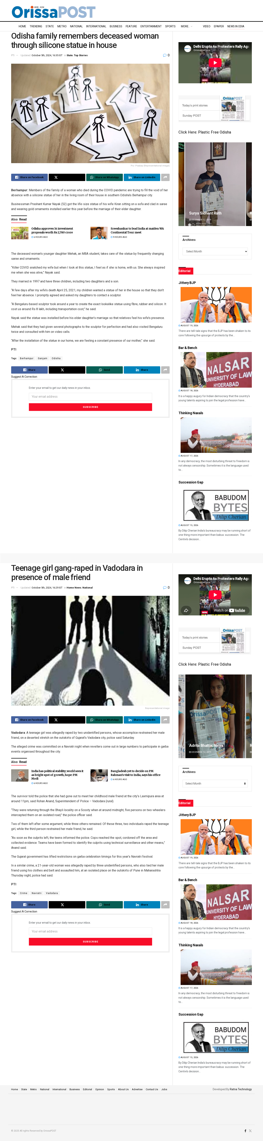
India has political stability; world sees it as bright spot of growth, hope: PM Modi (57, 774)
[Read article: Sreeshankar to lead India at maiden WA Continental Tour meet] (99, 233)
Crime (23, 893)
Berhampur (27, 358)
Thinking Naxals (190, 413)
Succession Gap (190, 482)
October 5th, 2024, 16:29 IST (47, 587)
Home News (74, 587)
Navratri (37, 893)
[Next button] (249, 184)
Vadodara (52, 893)
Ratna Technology (241, 1089)
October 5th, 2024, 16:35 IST (47, 55)
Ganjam (42, 358)
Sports (170, 26)
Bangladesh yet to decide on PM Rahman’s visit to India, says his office (135, 773)
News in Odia (235, 26)
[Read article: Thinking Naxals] (216, 435)
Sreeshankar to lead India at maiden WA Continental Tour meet (137, 230)
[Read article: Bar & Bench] (216, 370)
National (76, 26)
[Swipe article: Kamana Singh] (215, 184)
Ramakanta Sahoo (204, 745)
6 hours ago (40, 237)
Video (206, 26)
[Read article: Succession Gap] (216, 504)
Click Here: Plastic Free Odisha (204, 132)
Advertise (137, 1089)
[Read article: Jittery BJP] (216, 305)
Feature (131, 26)
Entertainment (151, 26)
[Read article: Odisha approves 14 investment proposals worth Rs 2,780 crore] (19, 233)
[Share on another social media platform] (165, 177)
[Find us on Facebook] (245, 1131)
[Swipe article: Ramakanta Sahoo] (215, 716)
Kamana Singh (201, 213)
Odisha (56, 358)
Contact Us (152, 1089)
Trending (36, 26)
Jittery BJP (187, 283)
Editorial (87, 1089)
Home (22, 26)
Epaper (219, 26)
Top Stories (81, 55)
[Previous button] (181, 184)
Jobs (164, 1089)
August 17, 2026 (189, 456)
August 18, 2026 (189, 390)
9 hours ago (119, 237)
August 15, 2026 (189, 525)
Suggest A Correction (24, 376)
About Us (123, 1089)
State (50, 26)
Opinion (99, 1089)
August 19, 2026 (189, 325)
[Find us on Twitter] (250, 1131)
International (96, 26)
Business (116, 26)
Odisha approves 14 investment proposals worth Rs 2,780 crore (52, 230)
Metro (62, 26)
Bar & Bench (187, 348)
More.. (185, 26)
